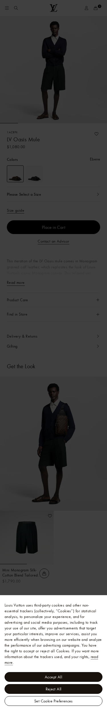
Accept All (53, 677)
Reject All (54, 689)
